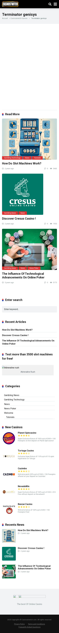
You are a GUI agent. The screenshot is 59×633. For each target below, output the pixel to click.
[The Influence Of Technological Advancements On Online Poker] (29, 249)
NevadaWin (23, 486)
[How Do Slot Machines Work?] (29, 139)
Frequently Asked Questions (29, 627)
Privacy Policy (19, 624)
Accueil (5, 18)
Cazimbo (22, 468)
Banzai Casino (25, 504)
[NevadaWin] (9, 498)
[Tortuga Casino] (9, 462)
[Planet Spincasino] (9, 444)
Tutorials (37, 158)
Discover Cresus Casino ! (19, 218)
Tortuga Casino (26, 450)
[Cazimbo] (9, 480)
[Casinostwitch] (10, 4)
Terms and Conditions (36, 624)
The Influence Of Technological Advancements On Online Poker (23, 275)
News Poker (34, 268)
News (27, 158)
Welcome (8, 413)
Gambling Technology (12, 158)
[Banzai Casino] (9, 515)
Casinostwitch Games (19, 18)
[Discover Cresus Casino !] (29, 194)
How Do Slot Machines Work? (21, 163)
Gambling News (10, 213)
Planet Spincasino (27, 433)
